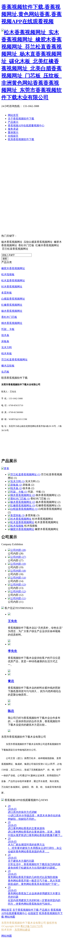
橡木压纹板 (7, 365)
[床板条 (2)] (15, 484)
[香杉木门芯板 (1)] (19, 498)
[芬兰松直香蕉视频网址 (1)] (24, 474)
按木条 (5, 335)
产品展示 (13, 122)
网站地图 (10, 916)
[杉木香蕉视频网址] (20, 518)
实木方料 (6, 347)
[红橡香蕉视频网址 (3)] (21, 505)
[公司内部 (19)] (17, 563)
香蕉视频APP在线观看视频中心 (26, 125)
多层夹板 (6, 292)
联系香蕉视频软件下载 (21, 139)
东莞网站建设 (22, 929)
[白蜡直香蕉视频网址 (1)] (23, 509)
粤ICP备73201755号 (31, 926)
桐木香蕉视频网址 (11, 323)
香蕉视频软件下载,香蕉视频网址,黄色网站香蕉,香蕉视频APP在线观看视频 (31, 14)
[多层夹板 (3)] (16, 515)
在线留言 (13, 135)
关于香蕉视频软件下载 (21, 118)
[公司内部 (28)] (17, 550)
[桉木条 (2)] (15, 488)
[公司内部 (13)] (17, 584)
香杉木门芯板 (9, 317)
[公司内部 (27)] (17, 557)
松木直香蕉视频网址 (13, 280)
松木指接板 (7, 274)
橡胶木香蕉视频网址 (13, 268)
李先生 (12, 651)
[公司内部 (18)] (17, 570)
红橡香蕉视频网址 (11, 304)
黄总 (11, 681)
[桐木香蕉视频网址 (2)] (21, 495)
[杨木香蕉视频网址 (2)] (21, 502)
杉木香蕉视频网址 (11, 286)
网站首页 (13, 115)
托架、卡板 (7, 329)
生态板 (5, 371)
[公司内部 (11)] (17, 598)
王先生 (12, 621)
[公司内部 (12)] (17, 591)
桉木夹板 (6, 353)
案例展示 (13, 132)
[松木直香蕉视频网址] (21, 522)
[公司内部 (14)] (17, 577)
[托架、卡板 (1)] (17, 491)
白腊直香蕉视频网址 (13, 298)
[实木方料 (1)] (16, 481)
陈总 (11, 711)
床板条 (5, 341)
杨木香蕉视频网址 (11, 310)
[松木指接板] (16, 525)
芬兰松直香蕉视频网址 (14, 359)
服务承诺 (13, 129)
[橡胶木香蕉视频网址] (21, 529)
